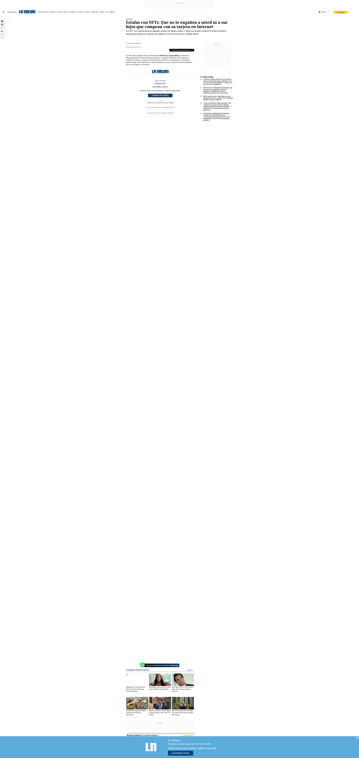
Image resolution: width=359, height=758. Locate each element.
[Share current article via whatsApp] (2, 34)
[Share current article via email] (2, 21)
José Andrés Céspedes (134, 43)
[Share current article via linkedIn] (2, 31)
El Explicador (95, 12)
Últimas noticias (43, 12)
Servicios (129, 19)
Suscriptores (53, 12)
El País (60, 12)
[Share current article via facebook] (2, 24)
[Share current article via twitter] (2, 28)
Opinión (102, 12)
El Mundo (112, 12)
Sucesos (87, 12)
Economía (81, 12)
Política (65, 12)
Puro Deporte (73, 12)
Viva (106, 12)
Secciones (10, 12)
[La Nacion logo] (27, 12)
